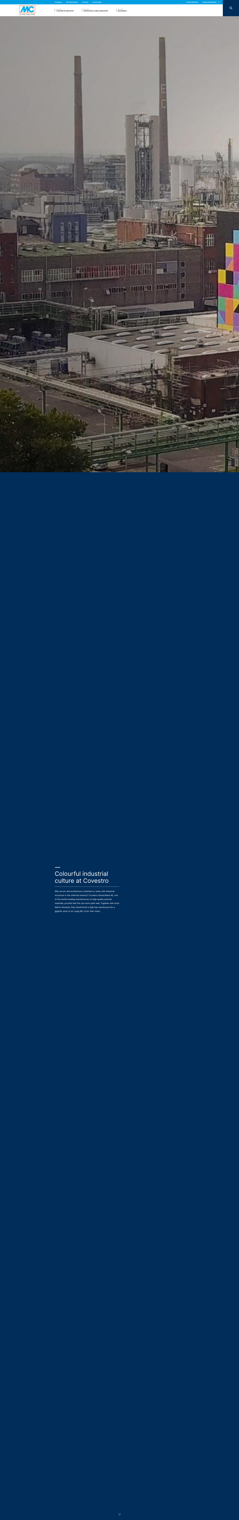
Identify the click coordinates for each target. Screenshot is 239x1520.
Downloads (97, 2)
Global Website (192, 2)
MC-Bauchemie (27, 10)
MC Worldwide (72, 2)
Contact (85, 2)
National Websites (209, 2)
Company (58, 2)
